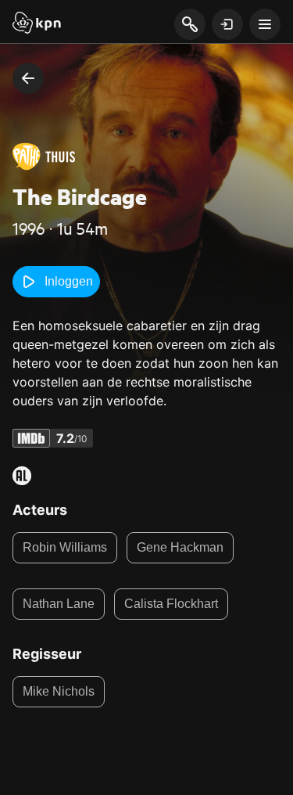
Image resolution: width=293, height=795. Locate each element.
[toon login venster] (227, 24)
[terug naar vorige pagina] (28, 78)
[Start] (36, 24)
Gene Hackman (180, 547)
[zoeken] (189, 25)
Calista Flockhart (171, 603)
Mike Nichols (59, 691)
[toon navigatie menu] (264, 24)
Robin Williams (65, 547)
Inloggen (69, 281)
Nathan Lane (59, 603)
